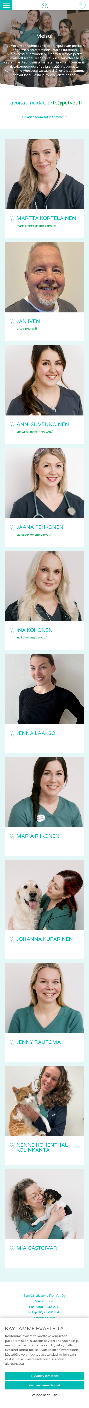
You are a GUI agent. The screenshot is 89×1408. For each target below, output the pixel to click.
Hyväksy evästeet (44, 1376)
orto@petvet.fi (65, 103)
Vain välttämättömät (44, 1385)
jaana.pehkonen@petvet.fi (34, 534)
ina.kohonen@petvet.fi (32, 637)
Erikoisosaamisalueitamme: (43, 117)
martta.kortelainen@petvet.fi (36, 226)
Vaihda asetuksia (45, 1395)
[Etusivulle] (44, 5)
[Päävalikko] (6, 5)
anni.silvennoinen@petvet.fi (35, 431)
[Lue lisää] (44, 174)
